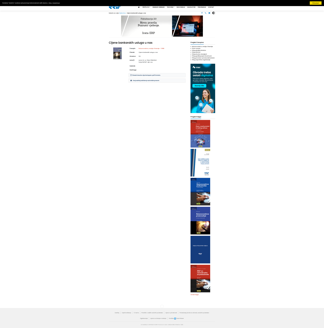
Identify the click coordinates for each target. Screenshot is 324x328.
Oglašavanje (144, 318)
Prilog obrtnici (196, 52)
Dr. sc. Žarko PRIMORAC (150, 60)
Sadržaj (117, 313)
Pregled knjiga (196, 117)
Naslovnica (122, 13)
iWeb (182, 324)
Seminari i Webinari (158, 7)
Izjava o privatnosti (171, 313)
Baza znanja (181, 7)
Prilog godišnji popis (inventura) (202, 56)
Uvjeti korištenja (126, 313)
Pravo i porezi (196, 48)
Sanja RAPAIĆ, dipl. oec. (146, 62)
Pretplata (146, 7)
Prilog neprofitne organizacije (201, 60)
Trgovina (170, 7)
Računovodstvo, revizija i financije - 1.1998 (151, 48)
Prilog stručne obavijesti (199, 54)
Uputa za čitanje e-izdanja (158, 318)
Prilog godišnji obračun (199, 50)
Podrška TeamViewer (176, 318)
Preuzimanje (202, 7)
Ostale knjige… (195, 294)
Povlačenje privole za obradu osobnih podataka (194, 313)
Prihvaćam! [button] (315, 3)
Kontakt (211, 7)
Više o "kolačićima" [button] (54, 3)
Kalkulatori (191, 7)
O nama (136, 313)
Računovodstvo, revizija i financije (202, 46)
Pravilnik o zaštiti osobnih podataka (152, 313)
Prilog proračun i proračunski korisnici (203, 58)
